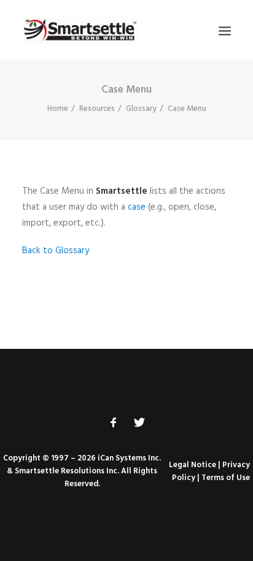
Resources (97, 108)
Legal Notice (192, 465)
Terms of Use (225, 477)
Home (57, 108)
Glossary (141, 108)
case (137, 207)
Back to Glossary (55, 250)
